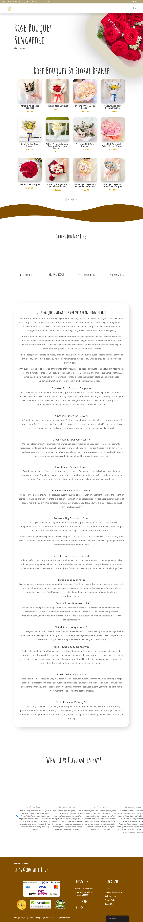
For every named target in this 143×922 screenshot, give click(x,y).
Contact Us (109, 904)
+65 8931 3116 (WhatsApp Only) (15, 2)
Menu (134, 8)
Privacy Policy (110, 900)
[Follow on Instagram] (82, 907)
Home (107, 888)
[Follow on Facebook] (77, 907)
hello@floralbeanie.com (84, 888)
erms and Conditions (114, 892)
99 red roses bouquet (112, 502)
